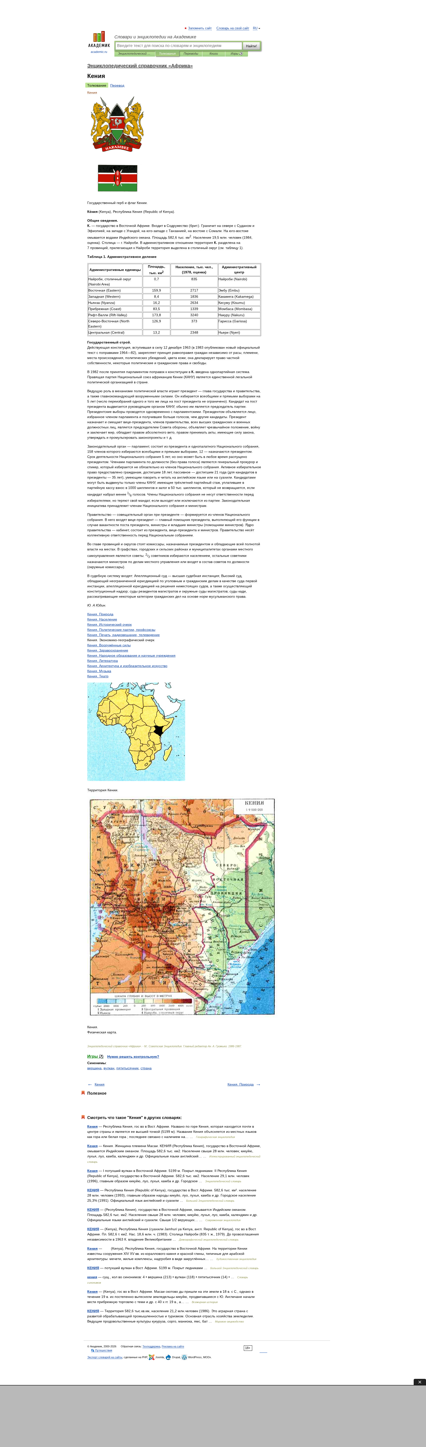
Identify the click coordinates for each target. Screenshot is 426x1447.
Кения (100, 1084)
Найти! (251, 46)
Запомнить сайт (200, 28)
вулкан (109, 1068)
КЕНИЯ (93, 1190)
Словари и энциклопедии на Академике (155, 36)
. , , (123, 635)
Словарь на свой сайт (232, 28)
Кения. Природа (241, 1084)
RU (255, 28)
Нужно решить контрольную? (133, 1056)
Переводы (191, 53)
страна (146, 1068)
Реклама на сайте (173, 1346)
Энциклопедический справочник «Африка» (134, 53)
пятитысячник (127, 1068)
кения (92, 1277)
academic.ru (99, 52)
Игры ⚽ (237, 53)
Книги (214, 53)
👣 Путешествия (101, 1350)
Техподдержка (151, 1346)
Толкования (167, 53)
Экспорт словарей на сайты (104, 1357)
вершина (94, 1068)
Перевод (117, 85)
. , (121, 630)
